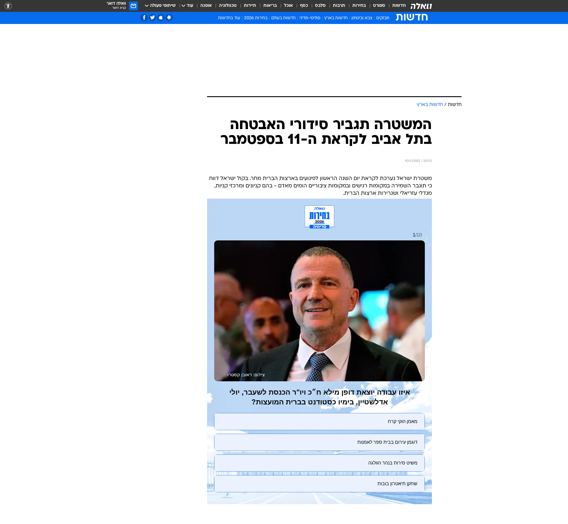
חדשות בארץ (336, 18)
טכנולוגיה (228, 6)
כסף (304, 6)
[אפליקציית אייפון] (160, 17)
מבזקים (382, 18)
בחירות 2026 (255, 18)
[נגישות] (8, 6)
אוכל (288, 6)
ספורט (379, 6)
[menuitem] (395, 6)
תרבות (339, 6)
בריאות (270, 6)
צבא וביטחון (361, 18)
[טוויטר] (152, 17)
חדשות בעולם (283, 18)
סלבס (320, 6)
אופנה (206, 6)
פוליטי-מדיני (309, 18)
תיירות (250, 6)
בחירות (359, 6)
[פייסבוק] (144, 17)
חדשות (399, 6)
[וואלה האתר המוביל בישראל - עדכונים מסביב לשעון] (421, 6)
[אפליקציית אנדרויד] (169, 17)
